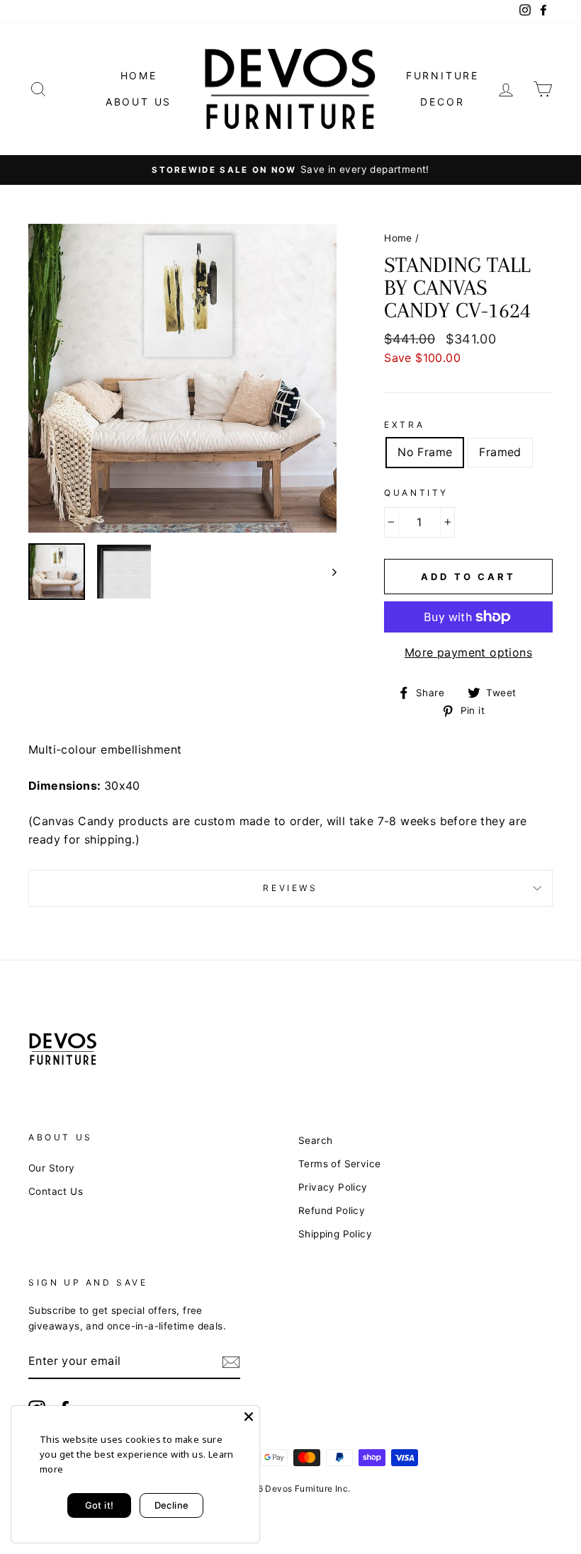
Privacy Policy (333, 1187)
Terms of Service (339, 1163)
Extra (404, 424)
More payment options (468, 652)
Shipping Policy (335, 1234)
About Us (138, 102)
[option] (290, 170)
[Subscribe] (231, 1362)
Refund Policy (331, 1210)
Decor (442, 102)
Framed (500, 452)
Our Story (51, 1168)
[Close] (249, 1417)
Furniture (442, 75)
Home (138, 75)
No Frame (424, 452)
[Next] (328, 571)
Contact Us (55, 1191)
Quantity (416, 492)
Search (315, 1140)
